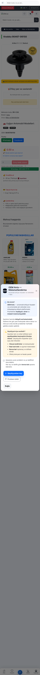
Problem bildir (13, 379)
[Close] (36, 290)
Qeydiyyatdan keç (14, 373)
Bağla (7, 386)
